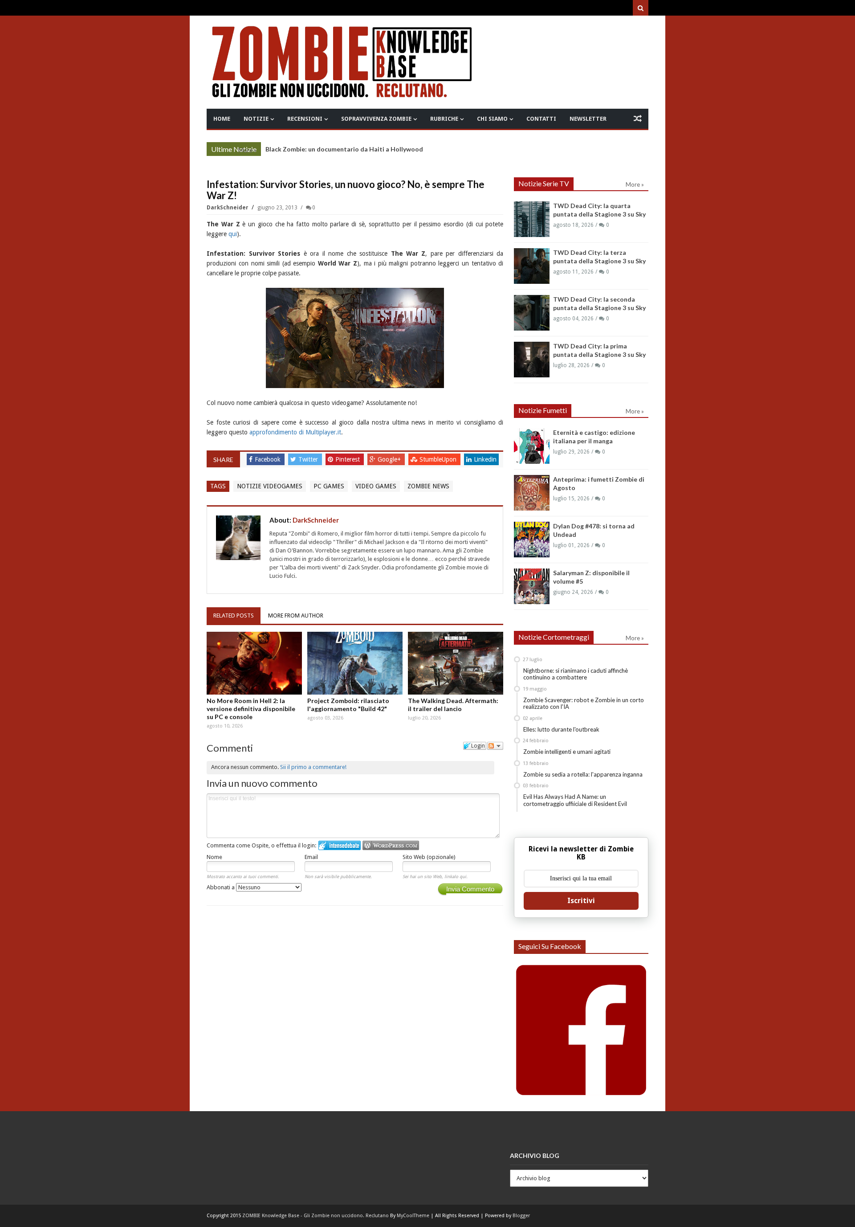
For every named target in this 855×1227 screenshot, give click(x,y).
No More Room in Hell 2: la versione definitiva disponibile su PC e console (251, 708)
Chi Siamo (492, 118)
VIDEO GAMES (375, 486)
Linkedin (485, 459)
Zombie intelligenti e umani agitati (567, 751)
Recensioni (304, 118)
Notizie (256, 118)
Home (221, 118)
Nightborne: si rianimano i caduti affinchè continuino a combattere (575, 674)
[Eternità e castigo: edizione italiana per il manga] (532, 446)
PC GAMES (329, 486)
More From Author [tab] (295, 615)
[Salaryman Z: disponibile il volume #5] (532, 586)
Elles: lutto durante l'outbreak (561, 729)
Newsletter (588, 118)
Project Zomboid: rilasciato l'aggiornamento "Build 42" (348, 704)
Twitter (309, 459)
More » (247, 150)
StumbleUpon (438, 459)
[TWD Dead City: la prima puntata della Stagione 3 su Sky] (532, 359)
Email (311, 857)
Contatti (541, 118)
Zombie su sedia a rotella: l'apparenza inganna (583, 774)
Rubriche (444, 118)
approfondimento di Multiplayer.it (295, 432)
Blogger (521, 1216)
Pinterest (348, 459)
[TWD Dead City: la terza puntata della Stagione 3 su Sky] (532, 266)
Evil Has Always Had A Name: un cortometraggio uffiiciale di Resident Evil (575, 800)
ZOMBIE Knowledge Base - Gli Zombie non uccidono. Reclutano (315, 1216)
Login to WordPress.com (390, 845)
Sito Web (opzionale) (429, 857)
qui (232, 233)
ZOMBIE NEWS (428, 486)
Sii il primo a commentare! (313, 767)
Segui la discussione (495, 746)
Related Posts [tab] (233, 615)
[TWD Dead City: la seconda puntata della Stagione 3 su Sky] (532, 313)
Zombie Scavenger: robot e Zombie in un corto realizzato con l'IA (583, 703)
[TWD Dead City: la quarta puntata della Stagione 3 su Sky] (532, 219)
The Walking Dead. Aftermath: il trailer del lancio (453, 704)
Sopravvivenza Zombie (376, 118)
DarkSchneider (228, 207)
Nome (214, 857)
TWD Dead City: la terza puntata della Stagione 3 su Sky (348, 149)
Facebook (268, 459)
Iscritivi (581, 900)
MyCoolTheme (413, 1216)
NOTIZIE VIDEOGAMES (269, 486)
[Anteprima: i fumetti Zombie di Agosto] (532, 493)
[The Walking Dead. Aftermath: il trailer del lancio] (455, 663)
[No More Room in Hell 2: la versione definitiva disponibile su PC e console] (254, 663)
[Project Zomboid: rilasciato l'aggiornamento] (355, 663)
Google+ (390, 459)
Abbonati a (221, 887)
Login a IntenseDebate (339, 845)
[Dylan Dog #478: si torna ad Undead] (532, 539)
